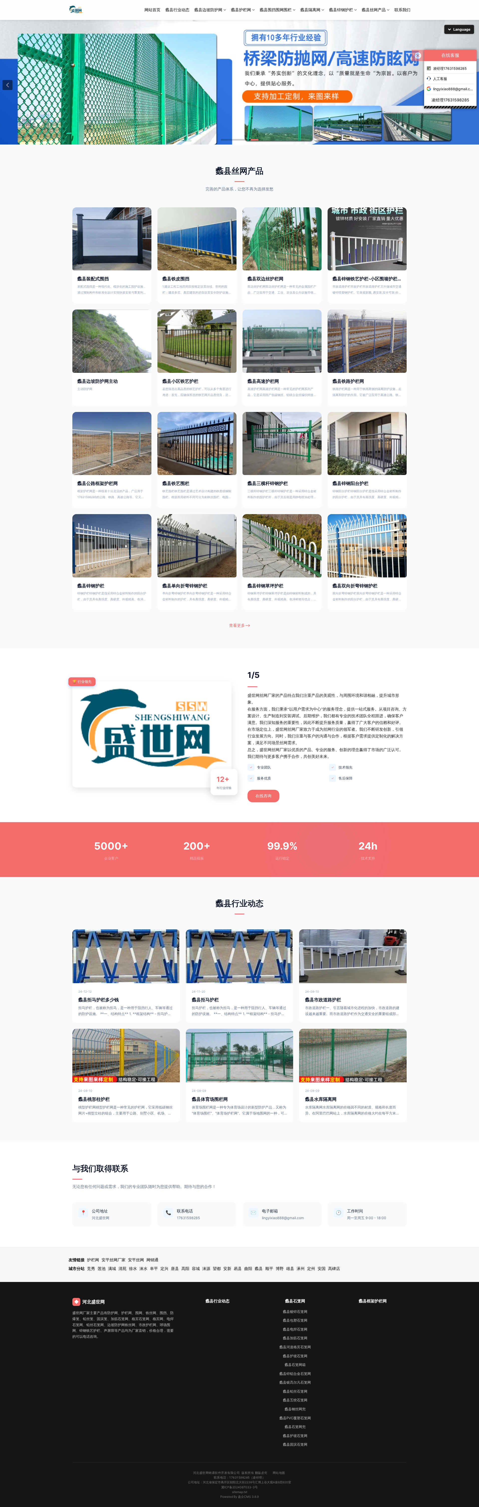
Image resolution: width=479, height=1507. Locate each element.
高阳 (185, 1268)
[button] (7, 85)
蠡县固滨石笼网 (295, 1444)
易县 (238, 1268)
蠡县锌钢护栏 (341, 9)
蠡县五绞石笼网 (295, 1400)
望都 (217, 1268)
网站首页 (152, 9)
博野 (280, 1268)
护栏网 (93, 1259)
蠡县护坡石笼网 (295, 1356)
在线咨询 (263, 795)
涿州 (301, 1268)
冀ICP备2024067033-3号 (239, 1487)
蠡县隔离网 (310, 9)
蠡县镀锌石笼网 (295, 1311)
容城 (196, 1268)
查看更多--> (239, 625)
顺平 (269, 1268)
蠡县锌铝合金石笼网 (295, 1373)
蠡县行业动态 (177, 9)
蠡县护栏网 (241, 9)
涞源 (206, 1268)
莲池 (102, 1268)
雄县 (290, 1268)
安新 (227, 1268)
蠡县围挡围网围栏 (276, 9)
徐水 (133, 1268)
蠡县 (259, 1268)
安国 (322, 1268)
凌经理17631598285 (450, 68)
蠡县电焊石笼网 (295, 1329)
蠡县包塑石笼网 (295, 1320)
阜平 (154, 1268)
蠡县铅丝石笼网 (295, 1391)
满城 (112, 1268)
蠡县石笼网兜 (295, 1427)
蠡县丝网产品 (374, 9)
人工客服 (440, 79)
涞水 (143, 1268)
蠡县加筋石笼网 (295, 1338)
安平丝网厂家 (113, 1259)
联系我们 (402, 9)
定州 (311, 1268)
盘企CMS (239, 1497)
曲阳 (248, 1268)
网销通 (152, 1259)
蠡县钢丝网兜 (295, 1409)
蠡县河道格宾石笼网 (295, 1347)
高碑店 (334, 1268)
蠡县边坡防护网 (208, 9)
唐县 (175, 1268)
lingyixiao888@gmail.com (453, 89)
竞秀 (91, 1268)
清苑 (122, 1268)
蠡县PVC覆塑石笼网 (295, 1418)
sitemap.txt (239, 1492)
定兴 (164, 1268)
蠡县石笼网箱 (295, 1364)
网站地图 (279, 1473)
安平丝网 (136, 1259)
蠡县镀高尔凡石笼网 (295, 1382)
